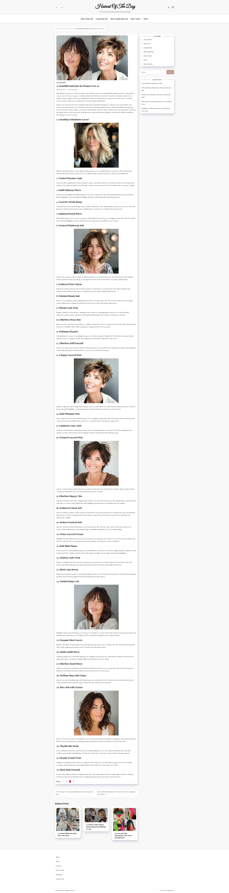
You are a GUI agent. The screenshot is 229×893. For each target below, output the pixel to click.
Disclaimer (59, 874)
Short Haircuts (87, 19)
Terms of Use (60, 879)
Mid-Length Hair (149, 52)
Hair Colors (135, 19)
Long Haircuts (102, 19)
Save (70, 781)
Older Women (61, 82)
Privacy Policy (60, 870)
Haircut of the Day (115, 6)
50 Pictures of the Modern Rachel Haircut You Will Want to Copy (96, 827)
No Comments (73, 89)
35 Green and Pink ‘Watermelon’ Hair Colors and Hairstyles (123, 835)
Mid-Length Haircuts (119, 19)
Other (145, 19)
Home (57, 857)
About (57, 861)
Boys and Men (148, 39)
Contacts (58, 866)
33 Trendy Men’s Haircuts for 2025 (152, 83)
